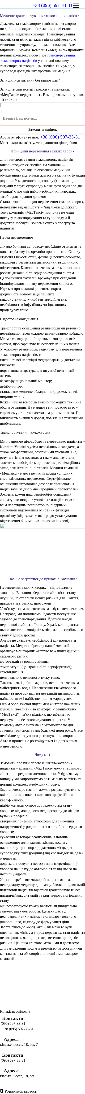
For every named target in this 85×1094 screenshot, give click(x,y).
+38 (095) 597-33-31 (10, 1029)
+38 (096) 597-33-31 (52, 5)
